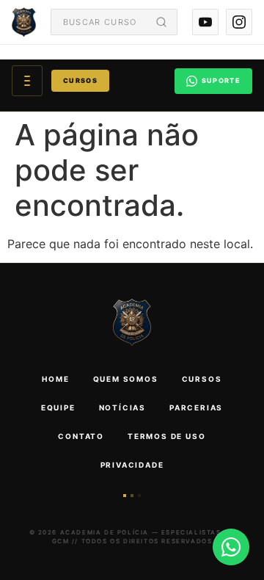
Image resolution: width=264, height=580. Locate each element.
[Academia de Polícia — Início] (24, 22)
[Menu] (27, 80)
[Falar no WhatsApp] (231, 547)
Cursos (80, 80)
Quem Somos (125, 378)
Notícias (122, 407)
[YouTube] (205, 22)
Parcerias (196, 407)
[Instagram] (239, 22)
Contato (81, 436)
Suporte (221, 80)
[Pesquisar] (161, 22)
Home (55, 378)
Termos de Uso (166, 436)
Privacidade (132, 464)
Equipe (58, 407)
